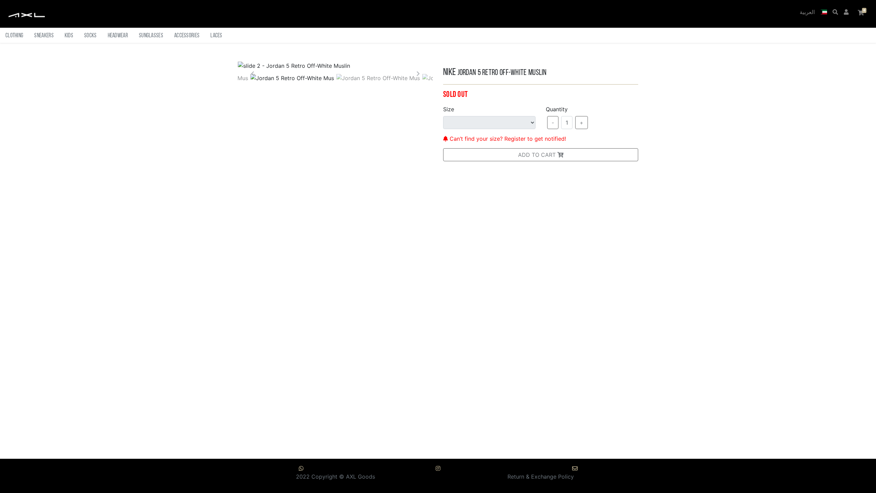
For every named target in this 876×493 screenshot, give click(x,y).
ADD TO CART (537, 154)
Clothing (14, 36)
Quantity (557, 109)
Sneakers (43, 36)
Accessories (186, 36)
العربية (807, 12)
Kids (69, 36)
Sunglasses (151, 36)
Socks (90, 36)
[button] (823, 13)
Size (448, 109)
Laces (216, 36)
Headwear (118, 36)
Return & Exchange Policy (540, 476)
